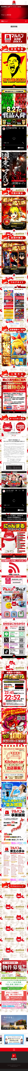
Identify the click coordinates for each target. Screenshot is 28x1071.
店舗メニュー (4, 21)
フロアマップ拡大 (14, 323)
